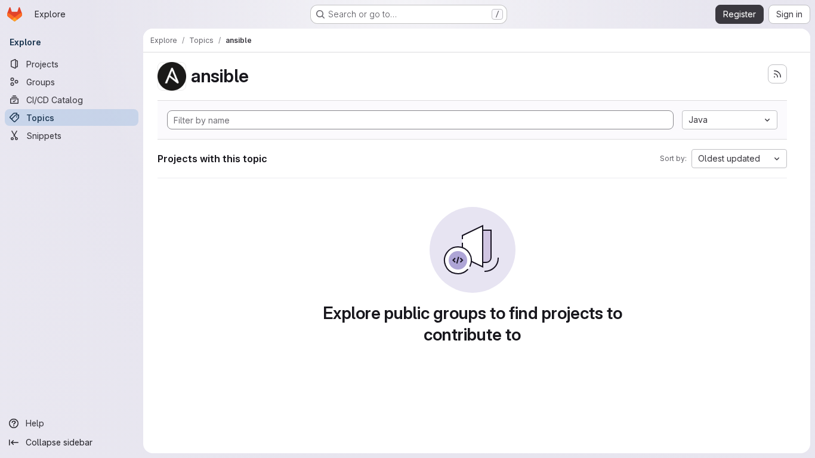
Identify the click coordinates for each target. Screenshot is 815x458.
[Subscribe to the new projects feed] (777, 73)
